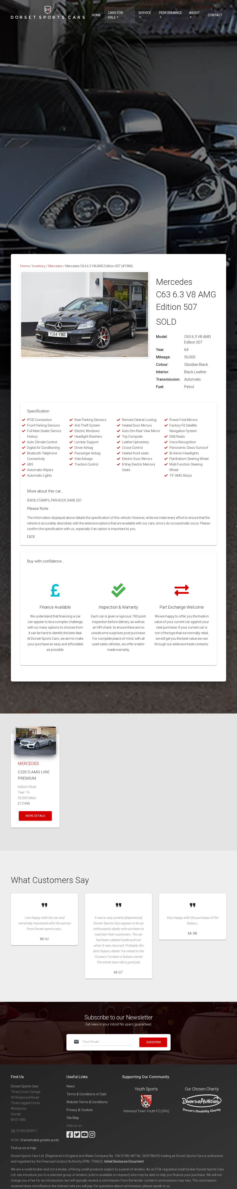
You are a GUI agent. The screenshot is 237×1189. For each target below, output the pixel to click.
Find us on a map (23, 1148)
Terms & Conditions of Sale (86, 1094)
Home (96, 15)
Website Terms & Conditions (87, 1102)
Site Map (72, 1118)
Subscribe (153, 1042)
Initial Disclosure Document (124, 1161)
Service (144, 13)
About (194, 13)
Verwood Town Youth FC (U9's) (146, 1111)
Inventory (38, 266)
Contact (215, 15)
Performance (170, 13)
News (70, 1086)
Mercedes (55, 266)
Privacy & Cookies (79, 1110)
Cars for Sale (115, 15)
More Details (35, 815)
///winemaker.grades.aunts (39, 1140)
